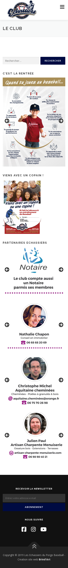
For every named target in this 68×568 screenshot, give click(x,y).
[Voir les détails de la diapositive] (34, 122)
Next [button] (60, 121)
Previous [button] (7, 121)
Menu (62, 6)
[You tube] (43, 529)
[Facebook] (24, 529)
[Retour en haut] (34, 546)
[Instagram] (33, 529)
